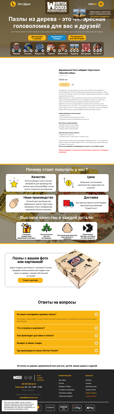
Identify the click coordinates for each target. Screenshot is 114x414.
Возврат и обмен (65, 386)
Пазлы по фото (91, 393)
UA (90, 4)
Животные (63, 54)
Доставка (62, 380)
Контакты (40, 380)
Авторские (86, 54)
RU (95, 4)
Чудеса (51, 54)
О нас (39, 375)
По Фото (98, 54)
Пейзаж (16, 54)
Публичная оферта (65, 396)
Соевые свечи (91, 396)
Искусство (40, 54)
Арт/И (88, 386)
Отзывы (40, 378)
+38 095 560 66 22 (28, 384)
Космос (28, 54)
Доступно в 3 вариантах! (99, 16)
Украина (74, 54)
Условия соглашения (66, 390)
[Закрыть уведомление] (36, 401)
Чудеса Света (91, 390)
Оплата (61, 383)
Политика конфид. (65, 393)
